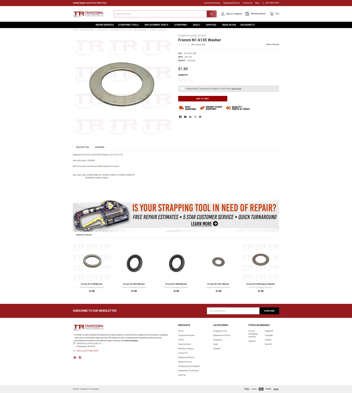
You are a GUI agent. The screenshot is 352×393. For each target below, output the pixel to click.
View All (268, 344)
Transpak (269, 335)
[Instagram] (80, 357)
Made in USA (229, 25)
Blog (257, 3)
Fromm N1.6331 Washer (218, 284)
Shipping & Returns (231, 3)
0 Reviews (99, 147)
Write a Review (272, 44)
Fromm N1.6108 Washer (92, 284)
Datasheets (247, 25)
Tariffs (181, 340)
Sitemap (182, 375)
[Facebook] (180, 117)
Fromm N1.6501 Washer (134, 284)
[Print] (190, 117)
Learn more (236, 89)
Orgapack (269, 331)
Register (238, 14)
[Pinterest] (200, 117)
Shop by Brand (184, 344)
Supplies (211, 25)
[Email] (185, 117)
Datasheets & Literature (188, 370)
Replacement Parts (156, 25)
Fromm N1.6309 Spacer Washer (260, 284)
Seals (196, 25)
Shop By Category (186, 348)
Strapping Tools (128, 25)
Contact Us (247, 3)
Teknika (268, 340)
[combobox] (165, 13)
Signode (252, 341)
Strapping (180, 25)
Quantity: (183, 75)
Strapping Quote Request (189, 366)
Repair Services (105, 25)
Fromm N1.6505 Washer (176, 284)
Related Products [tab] (84, 235)
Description (82, 147)
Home (180, 331)
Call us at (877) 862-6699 (87, 351)
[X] (195, 117)
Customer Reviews (212, 3)
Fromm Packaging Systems (253, 334)
